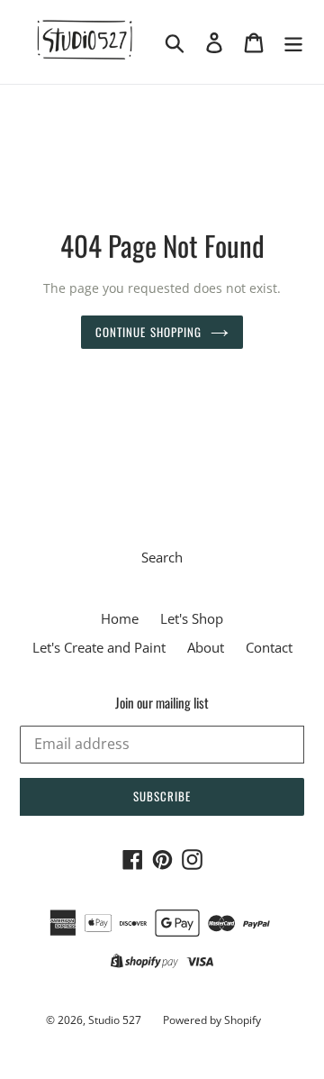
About (205, 647)
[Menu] (293, 41)
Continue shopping (148, 332)
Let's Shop (191, 618)
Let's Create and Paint (99, 647)
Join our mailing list (162, 702)
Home (120, 618)
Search (162, 557)
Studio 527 (114, 1020)
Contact (269, 647)
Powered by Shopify (212, 1020)
